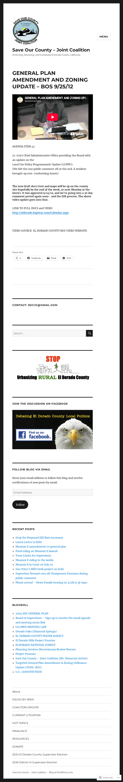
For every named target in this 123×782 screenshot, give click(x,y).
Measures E (19, 730)
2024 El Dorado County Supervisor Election (39, 754)
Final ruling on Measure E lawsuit (37, 551)
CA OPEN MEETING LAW (31, 627)
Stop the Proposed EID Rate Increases (39, 537)
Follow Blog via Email (31, 469)
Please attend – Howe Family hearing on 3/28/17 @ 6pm (51, 582)
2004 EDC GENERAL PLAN (32, 613)
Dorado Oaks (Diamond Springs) (36, 631)
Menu (103, 36)
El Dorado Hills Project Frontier (35, 640)
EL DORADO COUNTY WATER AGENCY (39, 636)
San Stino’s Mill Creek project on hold (40, 569)
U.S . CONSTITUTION (29, 671)
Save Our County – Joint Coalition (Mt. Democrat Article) (52, 658)
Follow (20, 504)
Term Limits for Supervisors (33, 555)
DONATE (17, 746)
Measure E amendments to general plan (41, 546)
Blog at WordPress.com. (61, 772)
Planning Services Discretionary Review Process (46, 649)
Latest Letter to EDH (29, 542)
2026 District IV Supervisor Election (34, 762)
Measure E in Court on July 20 (34, 564)
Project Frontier (26, 653)
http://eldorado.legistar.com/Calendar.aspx (40, 212)
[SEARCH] (89, 333)
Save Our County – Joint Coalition (51, 50)
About (16, 691)
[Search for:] (49, 333)
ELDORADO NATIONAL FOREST (35, 644)
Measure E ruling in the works (34, 560)
